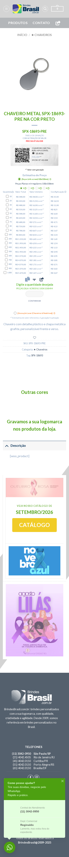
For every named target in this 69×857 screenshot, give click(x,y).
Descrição (18, 446)
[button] (6, 9)
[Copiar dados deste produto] (27, 279)
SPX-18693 (37, 355)
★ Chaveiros (41, 35)
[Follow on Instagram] (36, 777)
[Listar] (34, 337)
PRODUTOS (18, 23)
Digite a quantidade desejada (34, 286)
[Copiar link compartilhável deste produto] (41, 279)
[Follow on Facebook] (30, 777)
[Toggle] (6, 445)
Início (22, 35)
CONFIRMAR (34, 301)
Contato (41, 23)
